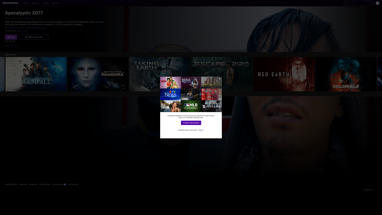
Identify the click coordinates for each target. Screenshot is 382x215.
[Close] (219, 78)
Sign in (201, 130)
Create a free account (191, 123)
